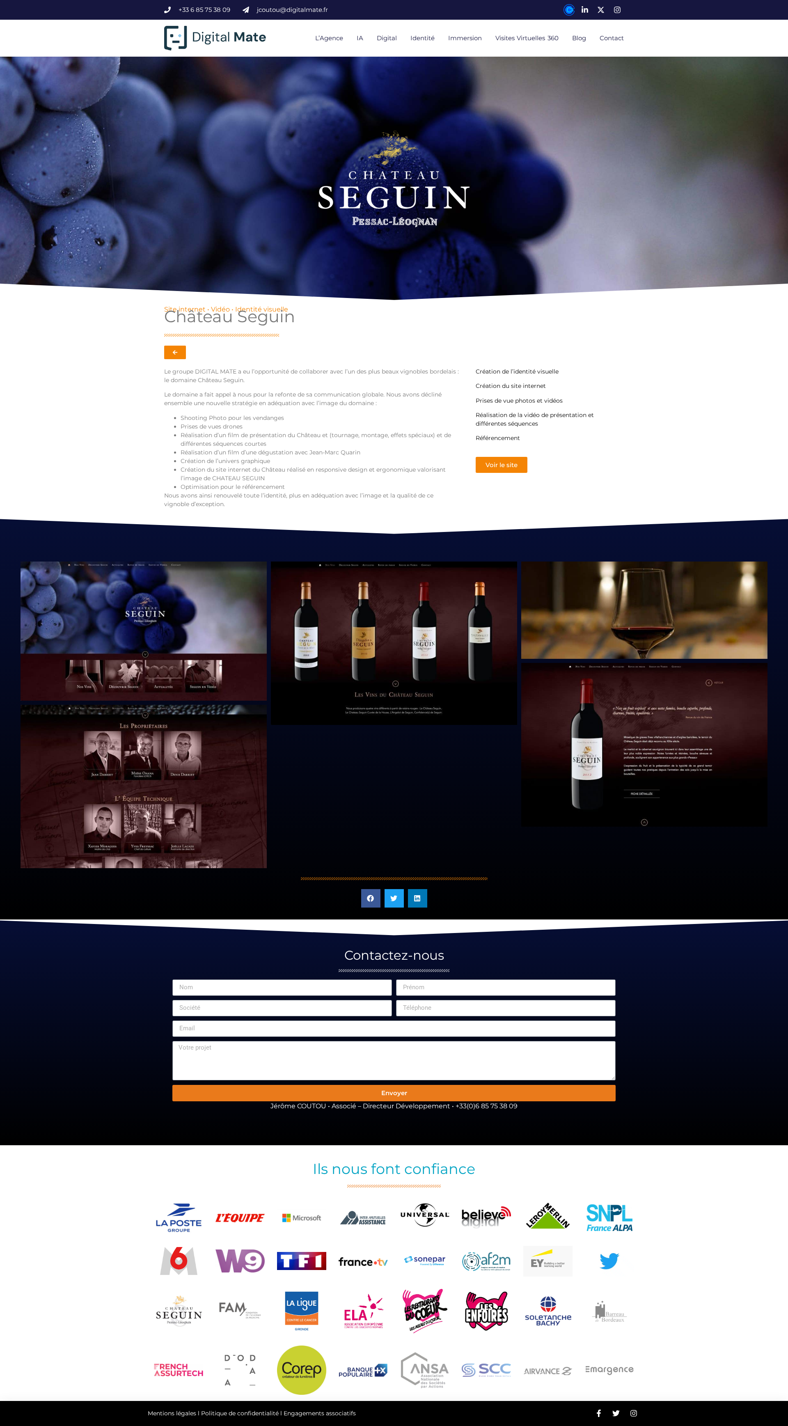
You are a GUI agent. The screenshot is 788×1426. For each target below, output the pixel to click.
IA (360, 38)
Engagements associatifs (320, 1413)
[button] (370, 898)
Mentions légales (172, 1413)
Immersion (465, 38)
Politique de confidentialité (240, 1413)
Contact (612, 38)
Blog (579, 38)
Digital (387, 38)
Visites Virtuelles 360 (527, 38)
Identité (422, 38)
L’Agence (329, 38)
